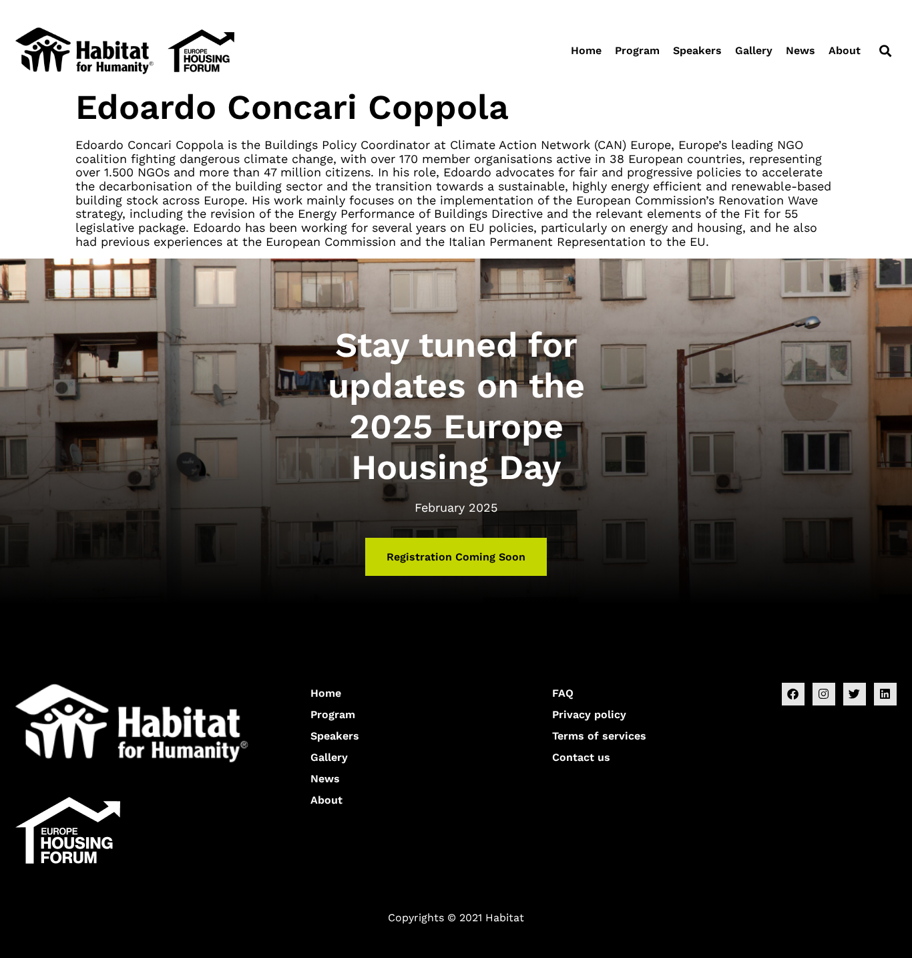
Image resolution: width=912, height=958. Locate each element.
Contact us (581, 757)
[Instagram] (824, 694)
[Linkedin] (885, 694)
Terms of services (599, 736)
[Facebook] (793, 694)
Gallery (753, 50)
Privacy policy (589, 714)
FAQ (563, 693)
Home (586, 50)
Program (637, 50)
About (845, 50)
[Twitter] (854, 694)
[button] (885, 50)
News (800, 50)
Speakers (697, 50)
